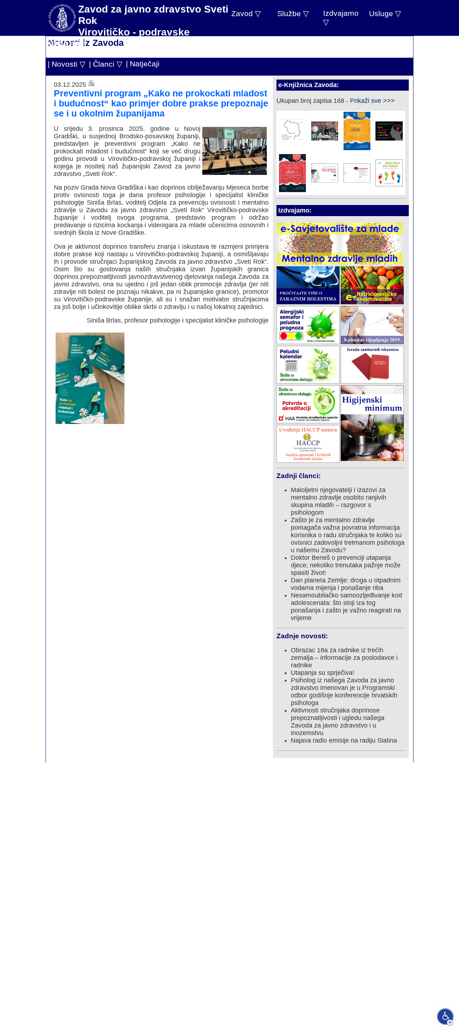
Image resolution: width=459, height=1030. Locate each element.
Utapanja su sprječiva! (322, 672)
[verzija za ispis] (91, 84)
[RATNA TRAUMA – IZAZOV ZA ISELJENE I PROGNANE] (324, 138)
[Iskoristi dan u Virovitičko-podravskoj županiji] (357, 148)
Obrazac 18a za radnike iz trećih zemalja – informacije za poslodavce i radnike (344, 658)
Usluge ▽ (385, 13)
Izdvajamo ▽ (341, 17)
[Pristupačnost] (445, 1016)
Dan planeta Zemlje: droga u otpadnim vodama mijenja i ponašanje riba (346, 584)
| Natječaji (143, 63)
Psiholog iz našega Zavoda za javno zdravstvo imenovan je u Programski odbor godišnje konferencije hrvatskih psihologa (344, 691)
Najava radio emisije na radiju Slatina (344, 740)
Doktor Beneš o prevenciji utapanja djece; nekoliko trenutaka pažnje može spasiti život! (346, 565)
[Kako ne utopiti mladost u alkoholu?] (388, 142)
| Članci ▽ (105, 64)
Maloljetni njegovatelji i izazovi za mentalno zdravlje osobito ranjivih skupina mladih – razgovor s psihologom (338, 501)
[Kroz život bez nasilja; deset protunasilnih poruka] (388, 184)
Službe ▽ (293, 13)
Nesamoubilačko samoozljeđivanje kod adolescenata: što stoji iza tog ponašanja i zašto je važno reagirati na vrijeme (346, 606)
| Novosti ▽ (66, 64)
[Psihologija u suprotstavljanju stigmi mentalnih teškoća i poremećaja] (292, 140)
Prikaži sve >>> (372, 100)
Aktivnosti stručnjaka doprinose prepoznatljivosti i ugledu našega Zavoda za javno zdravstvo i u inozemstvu (337, 721)
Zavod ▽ (246, 13)
